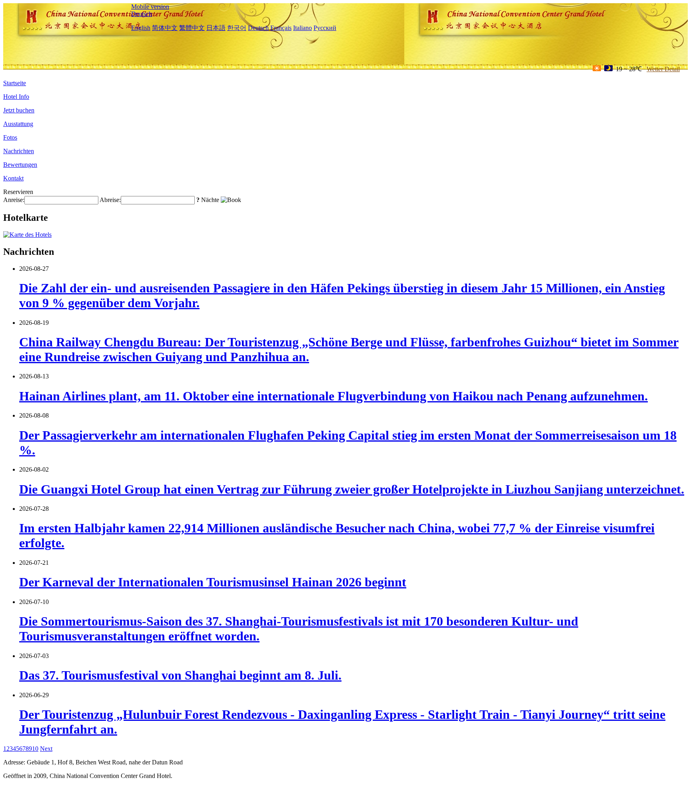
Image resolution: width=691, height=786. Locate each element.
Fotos (10, 137)
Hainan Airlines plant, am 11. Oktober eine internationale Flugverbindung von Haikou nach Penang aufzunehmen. (333, 396)
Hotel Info (16, 96)
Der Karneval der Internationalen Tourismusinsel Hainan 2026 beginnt (212, 582)
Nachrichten (18, 151)
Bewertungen (20, 164)
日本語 (216, 27)
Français (281, 27)
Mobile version (150, 6)
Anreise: (13, 199)
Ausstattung (18, 123)
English (140, 27)
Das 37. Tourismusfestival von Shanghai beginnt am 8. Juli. (180, 675)
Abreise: (110, 199)
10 (35, 748)
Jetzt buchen (18, 110)
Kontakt (13, 178)
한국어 (236, 27)
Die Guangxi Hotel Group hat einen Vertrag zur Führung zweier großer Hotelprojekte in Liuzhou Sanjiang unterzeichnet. (351, 489)
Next (46, 748)
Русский (325, 27)
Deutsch (141, 13)
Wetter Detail (663, 69)
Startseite (14, 83)
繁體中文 (192, 27)
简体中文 (165, 27)
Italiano (302, 27)
